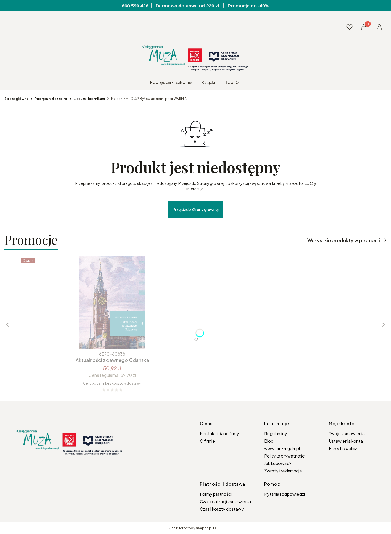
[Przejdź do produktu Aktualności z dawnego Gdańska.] (112, 302)
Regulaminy (275, 433)
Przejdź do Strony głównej (196, 209)
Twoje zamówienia (347, 433)
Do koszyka (101, 339)
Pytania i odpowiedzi (284, 494)
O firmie (207, 441)
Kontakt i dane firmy (219, 433)
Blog (268, 441)
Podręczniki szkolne (51, 99)
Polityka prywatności (284, 456)
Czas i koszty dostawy (222, 509)
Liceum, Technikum (89, 99)
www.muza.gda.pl (282, 448)
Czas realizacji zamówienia (225, 501)
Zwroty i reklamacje (283, 470)
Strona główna (16, 99)
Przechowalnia (343, 448)
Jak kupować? (278, 463)
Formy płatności (216, 494)
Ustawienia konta (346, 441)
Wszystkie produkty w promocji (343, 240)
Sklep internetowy (189, 528)
